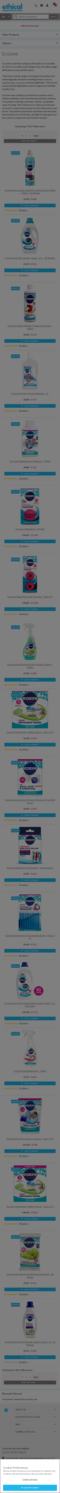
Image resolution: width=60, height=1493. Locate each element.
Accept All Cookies (30, 1487)
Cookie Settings (30, 1479)
